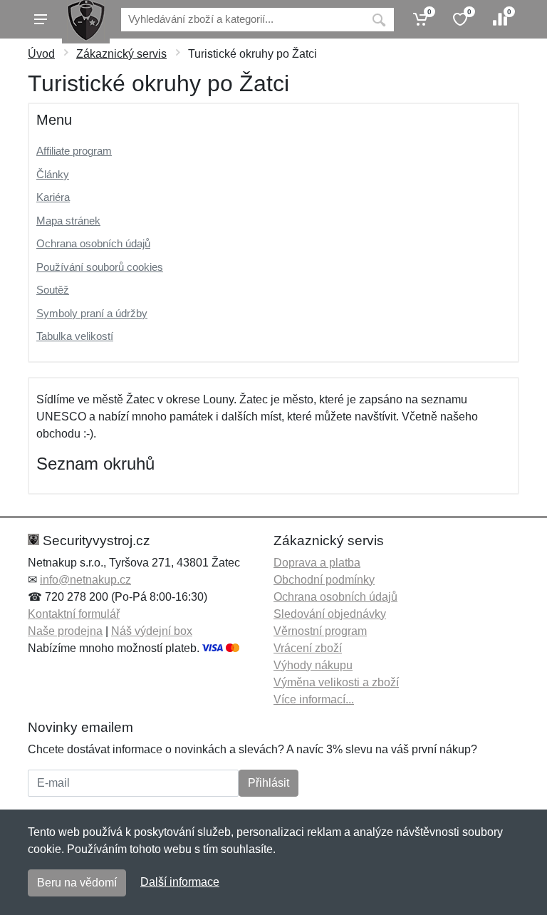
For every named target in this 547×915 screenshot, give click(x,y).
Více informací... (314, 699)
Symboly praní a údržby (91, 313)
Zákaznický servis (121, 54)
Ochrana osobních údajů (93, 243)
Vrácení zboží (308, 648)
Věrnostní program (320, 631)
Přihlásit (268, 783)
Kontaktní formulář (74, 614)
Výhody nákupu (313, 665)
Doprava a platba (317, 563)
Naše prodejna (65, 631)
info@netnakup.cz (85, 580)
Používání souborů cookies (99, 267)
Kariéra (53, 197)
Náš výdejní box (151, 631)
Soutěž (52, 290)
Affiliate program (74, 151)
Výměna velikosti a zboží (336, 682)
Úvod (41, 54)
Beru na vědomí (77, 883)
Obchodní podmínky (324, 580)
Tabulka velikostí (74, 336)
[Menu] (40, 19)
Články (52, 174)
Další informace (179, 882)
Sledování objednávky (330, 614)
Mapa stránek (68, 220)
